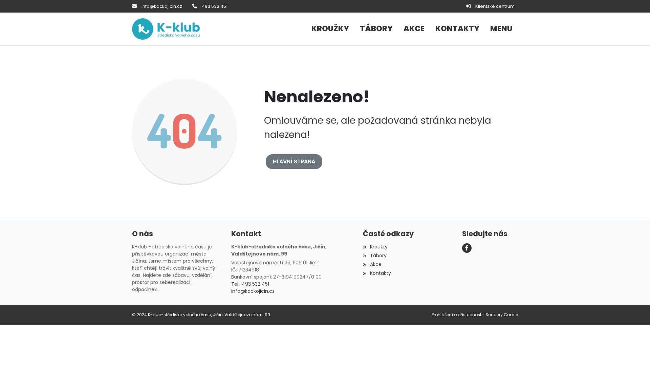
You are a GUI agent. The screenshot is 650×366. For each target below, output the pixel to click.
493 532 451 (215, 6)
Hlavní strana (294, 161)
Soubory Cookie (501, 315)
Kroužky (378, 246)
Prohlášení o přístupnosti (457, 315)
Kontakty (380, 273)
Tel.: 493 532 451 (250, 284)
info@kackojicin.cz (162, 6)
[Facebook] (467, 248)
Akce (375, 264)
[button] (501, 29)
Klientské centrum (495, 6)
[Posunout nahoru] (634, 350)
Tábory (378, 255)
